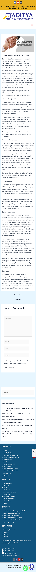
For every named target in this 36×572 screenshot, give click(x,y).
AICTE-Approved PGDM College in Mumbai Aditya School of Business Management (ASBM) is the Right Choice (18, 433)
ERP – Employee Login (8, 6)
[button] (32, 25)
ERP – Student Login (22, 6)
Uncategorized (18, 55)
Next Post (18, 299)
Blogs (25, 8)
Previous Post (18, 295)
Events (20, 8)
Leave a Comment (7, 55)
